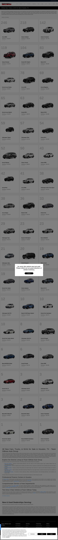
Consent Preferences (0, 527)
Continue (29, 273)
